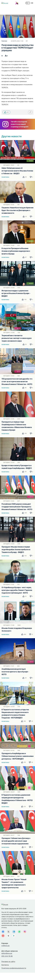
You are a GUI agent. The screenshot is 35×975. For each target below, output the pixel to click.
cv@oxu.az (5, 946)
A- (2, 56)
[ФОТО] (17, 487)
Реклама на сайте (8, 961)
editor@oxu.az (6, 953)
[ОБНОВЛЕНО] (17, 693)
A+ (6, 55)
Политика (5, 177)
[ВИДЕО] (17, 152)
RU (27, 3)
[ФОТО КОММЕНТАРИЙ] (17, 317)
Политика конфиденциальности (13, 968)
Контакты (5, 965)
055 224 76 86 (7, 956)
